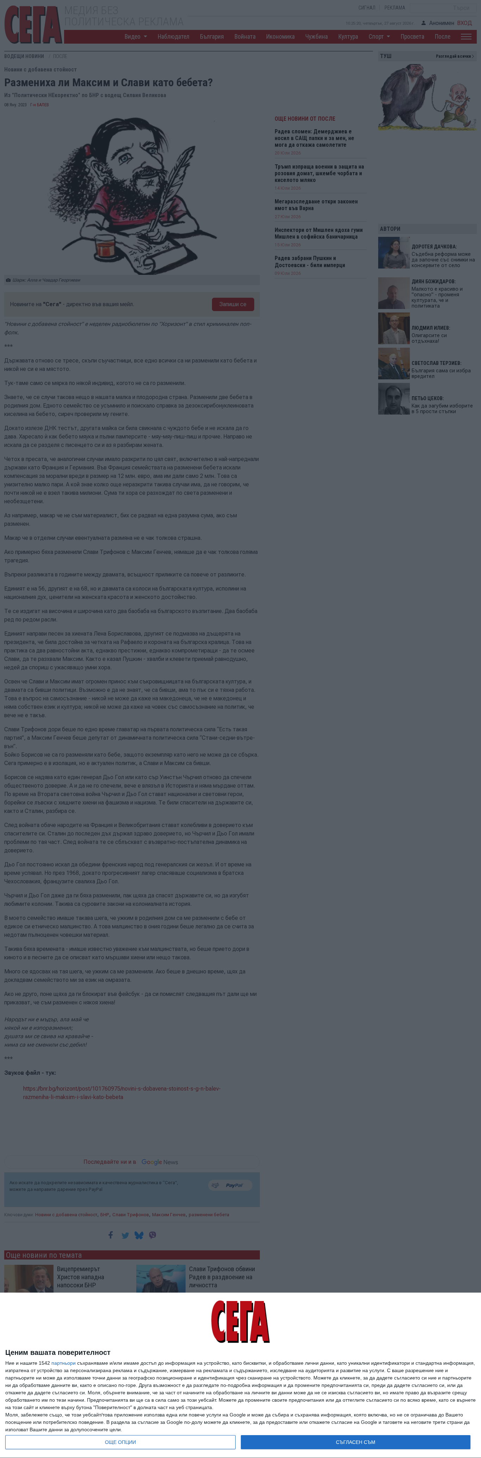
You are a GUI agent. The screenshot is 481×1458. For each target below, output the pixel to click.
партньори (63, 1363)
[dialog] (240, 1375)
